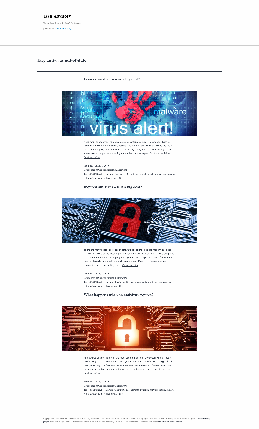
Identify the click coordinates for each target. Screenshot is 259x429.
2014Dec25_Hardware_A (103, 173)
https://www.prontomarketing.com (170, 421)
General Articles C (107, 385)
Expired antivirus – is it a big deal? (113, 187)
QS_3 (120, 177)
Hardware (122, 169)
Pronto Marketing (63, 28)
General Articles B (107, 277)
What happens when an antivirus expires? (118, 295)
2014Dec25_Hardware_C (103, 389)
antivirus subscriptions (105, 177)
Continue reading (92, 157)
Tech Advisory (57, 15)
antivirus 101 (123, 173)
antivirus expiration (140, 173)
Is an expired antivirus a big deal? (112, 79)
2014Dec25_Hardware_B (103, 281)
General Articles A (107, 169)
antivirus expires (157, 173)
